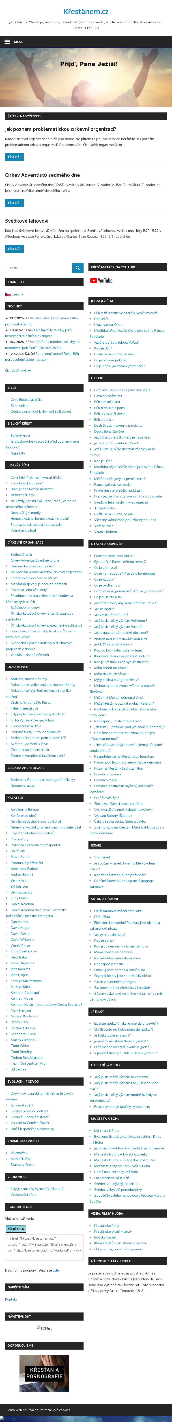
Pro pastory (19, 839)
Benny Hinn (19, 880)
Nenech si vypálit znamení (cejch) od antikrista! (46, 827)
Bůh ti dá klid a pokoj (109, 408)
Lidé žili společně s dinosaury (32, 1129)
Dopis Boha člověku (109, 431)
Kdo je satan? (104, 940)
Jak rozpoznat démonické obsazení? (121, 632)
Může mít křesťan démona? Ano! (118, 697)
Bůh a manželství (107, 402)
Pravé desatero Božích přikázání (118, 490)
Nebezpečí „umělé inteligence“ (117, 721)
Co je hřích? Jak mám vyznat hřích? (36, 477)
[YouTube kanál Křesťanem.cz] (101, 284)
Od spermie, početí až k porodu (118, 1249)
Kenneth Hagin (22, 998)
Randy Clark (19, 1022)
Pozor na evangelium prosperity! (35, 845)
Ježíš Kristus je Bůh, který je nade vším (122, 437)
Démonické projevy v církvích (32, 566)
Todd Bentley (21, 1052)
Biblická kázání (105, 1237)
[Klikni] (44, 1391)
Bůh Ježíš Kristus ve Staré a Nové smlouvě (126, 313)
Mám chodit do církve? (111, 668)
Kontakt (11, 1299)
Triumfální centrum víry (28, 1063)
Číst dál (14, 157)
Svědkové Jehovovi (26, 220)
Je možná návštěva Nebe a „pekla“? (121, 1041)
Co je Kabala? (104, 579)
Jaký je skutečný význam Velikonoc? (37, 1189)
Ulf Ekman (18, 1069)
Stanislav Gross (22, 1164)
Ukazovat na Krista (108, 324)
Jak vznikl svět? (22, 1105)
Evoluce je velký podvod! (30, 1111)
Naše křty (18, 453)
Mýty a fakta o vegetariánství (116, 680)
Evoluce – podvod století (30, 1117)
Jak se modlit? (104, 609)
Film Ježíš (101, 319)
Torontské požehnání (27, 863)
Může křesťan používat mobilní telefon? (124, 703)
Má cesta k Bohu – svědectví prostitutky (124, 1160)
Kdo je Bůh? (103, 348)
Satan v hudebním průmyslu (115, 982)
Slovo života (20, 857)
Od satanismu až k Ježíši (112, 1178)
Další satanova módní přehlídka (118, 911)
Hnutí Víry (18, 851)
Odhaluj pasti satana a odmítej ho (119, 970)
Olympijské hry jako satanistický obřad (122, 976)
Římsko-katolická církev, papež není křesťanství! (46, 625)
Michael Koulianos (24, 1016)
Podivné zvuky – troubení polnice (36, 732)
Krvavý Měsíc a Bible (26, 726)
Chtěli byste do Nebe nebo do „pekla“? (123, 1029)
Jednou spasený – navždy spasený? (120, 638)
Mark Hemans (21, 1010)
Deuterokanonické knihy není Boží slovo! (41, 411)
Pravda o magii (105, 780)
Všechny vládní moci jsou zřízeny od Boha (125, 520)
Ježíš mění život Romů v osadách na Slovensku (129, 1148)
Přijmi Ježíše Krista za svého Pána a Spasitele (128, 496)
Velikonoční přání (23, 1194)
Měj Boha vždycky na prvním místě (120, 479)
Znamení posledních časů (30, 750)
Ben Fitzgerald (21, 892)
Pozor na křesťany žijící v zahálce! (119, 768)
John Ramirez (20, 969)
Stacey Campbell (24, 1040)
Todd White (20, 1046)
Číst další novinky (18, 370)
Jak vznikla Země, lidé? (111, 615)
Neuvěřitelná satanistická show (117, 958)
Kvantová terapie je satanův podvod (122, 656)
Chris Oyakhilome (24, 951)
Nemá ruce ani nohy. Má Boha (116, 1172)
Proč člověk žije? (106, 798)
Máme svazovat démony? (113, 952)
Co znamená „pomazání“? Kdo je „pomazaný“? (129, 591)
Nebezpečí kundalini (109, 964)
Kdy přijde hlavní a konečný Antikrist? (38, 714)
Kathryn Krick (20, 987)
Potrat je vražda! (23, 530)
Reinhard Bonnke (23, 1028)
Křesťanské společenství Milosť (34, 578)
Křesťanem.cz (86, 11)
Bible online (19, 405)
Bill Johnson (19, 886)
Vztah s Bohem (105, 532)
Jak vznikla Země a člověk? (31, 1123)
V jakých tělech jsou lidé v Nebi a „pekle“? (125, 1053)
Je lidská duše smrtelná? (112, 1035)
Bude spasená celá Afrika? (114, 556)
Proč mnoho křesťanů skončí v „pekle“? (123, 1047)
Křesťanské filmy (106, 1225)
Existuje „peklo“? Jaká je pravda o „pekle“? (126, 1023)
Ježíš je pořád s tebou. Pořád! (116, 342)
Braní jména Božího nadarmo (32, 489)
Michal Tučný (20, 1159)
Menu (19, 42)
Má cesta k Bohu (106, 1131)
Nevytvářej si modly (26, 513)
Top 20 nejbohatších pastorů (32, 833)
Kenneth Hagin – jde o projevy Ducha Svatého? (46, 1004)
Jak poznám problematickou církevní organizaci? (60, 129)
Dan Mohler (19, 922)
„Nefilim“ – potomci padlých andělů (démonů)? (129, 727)
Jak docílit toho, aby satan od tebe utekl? (125, 603)
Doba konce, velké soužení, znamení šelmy (43, 685)
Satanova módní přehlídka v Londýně (122, 987)
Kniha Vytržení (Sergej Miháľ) (32, 720)
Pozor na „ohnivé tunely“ (29, 590)
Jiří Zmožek (19, 1153)
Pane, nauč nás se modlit (113, 484)
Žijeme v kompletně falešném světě (38, 755)
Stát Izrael (102, 857)
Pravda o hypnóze (107, 774)
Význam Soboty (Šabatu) (113, 815)
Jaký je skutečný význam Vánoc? (118, 627)
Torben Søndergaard (27, 1057)
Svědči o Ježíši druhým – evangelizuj (121, 502)
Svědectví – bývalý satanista (116, 1184)
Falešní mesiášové (24, 708)
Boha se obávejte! (108, 396)
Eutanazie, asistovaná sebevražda (36, 524)
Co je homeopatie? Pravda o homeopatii (124, 573)
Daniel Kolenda (22, 904)
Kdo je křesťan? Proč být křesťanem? (121, 662)
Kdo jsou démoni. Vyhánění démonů (121, 946)
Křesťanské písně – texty (113, 1231)
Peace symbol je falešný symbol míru (122, 1106)
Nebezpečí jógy (22, 495)
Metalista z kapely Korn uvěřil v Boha (122, 1166)
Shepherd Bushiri (23, 1034)
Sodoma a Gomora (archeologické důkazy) (43, 779)
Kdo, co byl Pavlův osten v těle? (118, 650)
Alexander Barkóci (24, 869)
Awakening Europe (25, 809)
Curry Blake (19, 898)
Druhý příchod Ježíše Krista (31, 702)
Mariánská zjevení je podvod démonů (39, 584)
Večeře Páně (103, 526)
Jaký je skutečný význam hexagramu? (122, 1077)
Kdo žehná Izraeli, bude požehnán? (120, 875)
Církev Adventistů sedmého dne (42, 175)
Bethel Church (21, 554)
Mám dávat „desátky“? (111, 674)
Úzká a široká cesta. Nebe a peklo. (120, 821)
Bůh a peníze (104, 419)
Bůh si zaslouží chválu (110, 414)
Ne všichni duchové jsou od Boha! (36, 821)
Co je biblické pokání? (27, 483)
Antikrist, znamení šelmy (29, 679)
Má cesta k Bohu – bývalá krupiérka (121, 1154)
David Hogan (20, 927)
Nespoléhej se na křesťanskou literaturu (124, 756)
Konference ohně (24, 815)
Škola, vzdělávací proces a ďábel (118, 804)
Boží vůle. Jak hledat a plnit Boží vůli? (122, 390)
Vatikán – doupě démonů (30, 655)
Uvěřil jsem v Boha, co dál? (114, 354)
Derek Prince (20, 945)
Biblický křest (20, 435)
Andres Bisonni (22, 874)
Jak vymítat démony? (110, 934)
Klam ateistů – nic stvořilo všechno (120, 1243)
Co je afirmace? (105, 567)
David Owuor (21, 934)
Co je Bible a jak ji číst (27, 399)
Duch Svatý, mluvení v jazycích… (118, 425)
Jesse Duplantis (22, 963)
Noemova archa (22, 785)
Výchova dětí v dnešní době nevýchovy (123, 809)
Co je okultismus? (107, 585)
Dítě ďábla (102, 917)
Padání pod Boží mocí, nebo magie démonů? (127, 762)
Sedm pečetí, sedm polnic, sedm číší (38, 738)
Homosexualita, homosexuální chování (40, 518)
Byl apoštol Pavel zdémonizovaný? (120, 562)
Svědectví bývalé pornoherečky (118, 1189)
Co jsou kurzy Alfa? (108, 597)
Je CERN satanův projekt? (113, 644)
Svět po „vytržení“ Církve (29, 744)
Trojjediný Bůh (105, 508)
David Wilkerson (23, 939)
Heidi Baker (19, 957)
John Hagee (19, 975)
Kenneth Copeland (25, 992)
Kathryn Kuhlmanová (26, 981)
